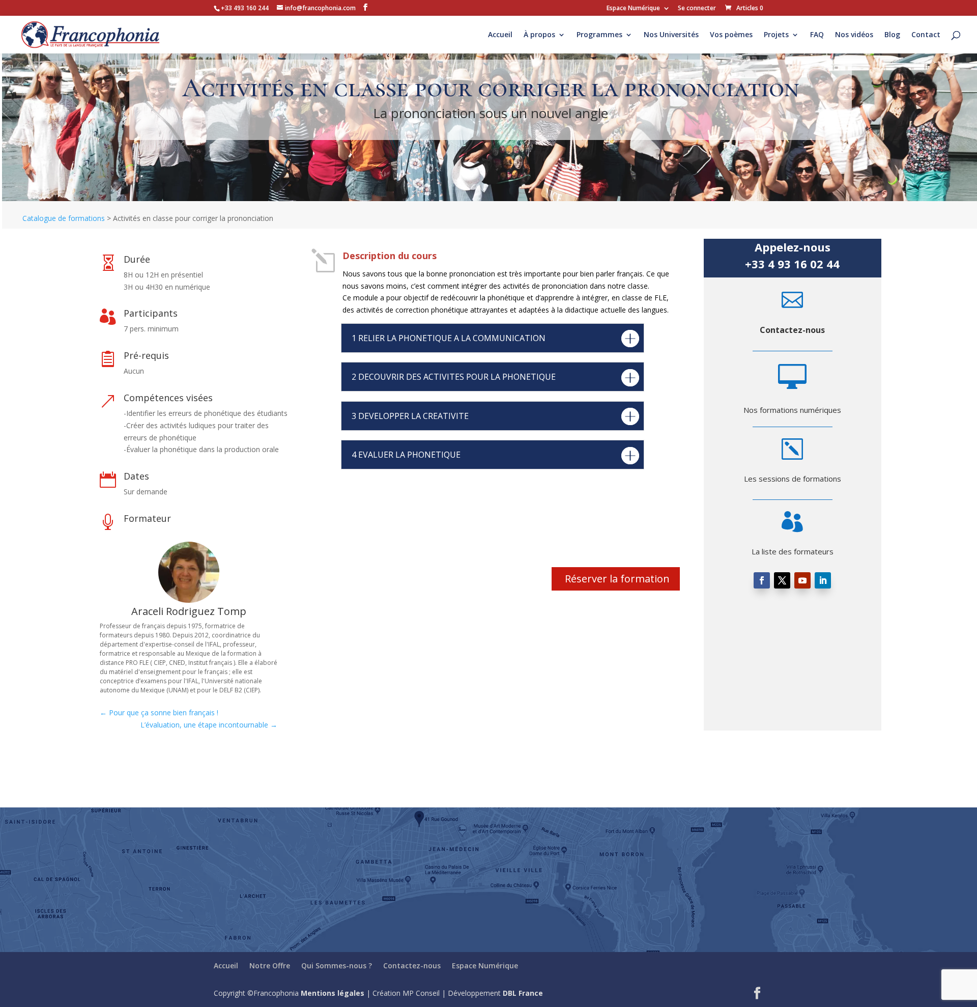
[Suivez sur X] (782, 580)
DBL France (523, 993)
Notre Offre (269, 965)
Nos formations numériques (792, 410)
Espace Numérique (633, 8)
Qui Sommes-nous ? (336, 965)
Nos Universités (671, 35)
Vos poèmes (731, 35)
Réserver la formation (617, 578)
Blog (892, 35)
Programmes (599, 35)
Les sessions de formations (792, 478)
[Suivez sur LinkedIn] (823, 580)
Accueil (500, 35)
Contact (925, 35)
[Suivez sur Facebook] (762, 580)
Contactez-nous (792, 329)
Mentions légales (332, 993)
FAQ (817, 35)
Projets (776, 35)
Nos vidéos (854, 35)
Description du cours (389, 255)
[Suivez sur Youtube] (802, 580)
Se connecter (697, 8)
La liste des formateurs (793, 551)
